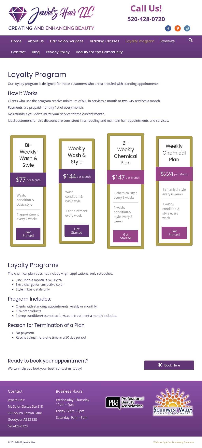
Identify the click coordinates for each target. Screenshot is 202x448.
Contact (18, 51)
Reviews (168, 41)
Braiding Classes (104, 41)
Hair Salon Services (67, 41)
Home (16, 41)
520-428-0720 (146, 19)
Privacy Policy (58, 51)
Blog (36, 51)
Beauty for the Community (99, 51)
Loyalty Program (140, 41)
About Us (36, 41)
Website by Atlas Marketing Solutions (173, 442)
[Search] (190, 40)
